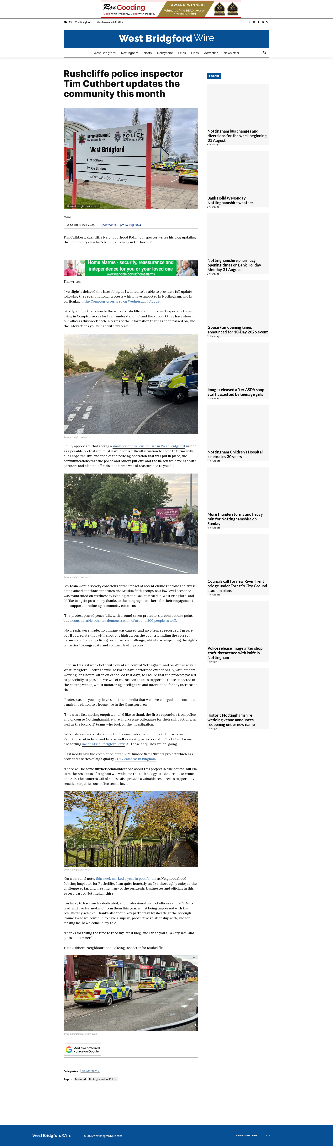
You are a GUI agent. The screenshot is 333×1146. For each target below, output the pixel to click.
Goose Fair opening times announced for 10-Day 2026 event (238, 329)
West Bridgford (90, 1070)
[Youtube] (263, 23)
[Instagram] (254, 23)
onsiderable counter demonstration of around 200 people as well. (125, 620)
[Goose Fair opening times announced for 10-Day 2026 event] (238, 300)
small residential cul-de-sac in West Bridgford (149, 446)
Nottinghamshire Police (102, 1079)
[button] (264, 53)
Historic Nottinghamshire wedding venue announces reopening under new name (231, 720)
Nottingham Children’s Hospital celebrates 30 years (235, 454)
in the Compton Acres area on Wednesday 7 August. (121, 301)
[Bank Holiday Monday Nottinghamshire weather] (238, 171)
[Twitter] (267, 23)
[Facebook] (258, 23)
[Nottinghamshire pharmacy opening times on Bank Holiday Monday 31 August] (238, 233)
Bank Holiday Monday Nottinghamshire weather (230, 200)
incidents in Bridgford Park (103, 744)
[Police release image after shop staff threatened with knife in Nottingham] (238, 621)
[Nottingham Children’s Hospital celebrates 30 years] (238, 425)
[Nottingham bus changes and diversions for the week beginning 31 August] (238, 104)
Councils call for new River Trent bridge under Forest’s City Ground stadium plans (237, 586)
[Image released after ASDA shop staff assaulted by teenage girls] (238, 363)
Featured (80, 1079)
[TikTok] (249, 23)
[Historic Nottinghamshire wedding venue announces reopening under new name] (238, 688)
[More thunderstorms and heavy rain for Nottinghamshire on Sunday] (238, 487)
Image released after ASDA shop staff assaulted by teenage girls (236, 392)
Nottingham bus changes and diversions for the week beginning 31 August (237, 136)
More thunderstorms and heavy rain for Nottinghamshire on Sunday (235, 519)
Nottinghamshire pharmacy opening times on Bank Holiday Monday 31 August (234, 265)
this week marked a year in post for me (126, 878)
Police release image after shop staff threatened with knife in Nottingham (235, 653)
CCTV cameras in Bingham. (135, 759)
